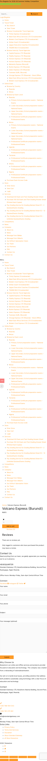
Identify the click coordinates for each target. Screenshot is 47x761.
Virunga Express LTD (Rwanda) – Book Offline (25, 75)
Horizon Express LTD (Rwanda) (20, 59)
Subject (2, 612)
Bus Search (11, 25)
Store (6, 183)
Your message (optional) (8, 621)
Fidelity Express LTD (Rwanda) (19, 56)
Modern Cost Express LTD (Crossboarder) (23, 39)
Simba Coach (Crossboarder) (19, 42)
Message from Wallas (14, 235)
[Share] (13, 757)
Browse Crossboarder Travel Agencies (20, 31)
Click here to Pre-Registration (10, 4)
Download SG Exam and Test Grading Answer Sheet (25, 197)
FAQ (8, 249)
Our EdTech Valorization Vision (17, 241)
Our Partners (11, 246)
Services (7, 194)
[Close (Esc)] (4, 757)
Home (6, 20)
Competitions (9, 222)
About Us (10, 230)
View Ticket (11, 28)
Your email (3, 595)
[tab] (26, 529)
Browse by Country (13, 86)
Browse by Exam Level (15, 95)
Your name (4, 586)
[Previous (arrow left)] (4, 760)
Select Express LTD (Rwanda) (19, 70)
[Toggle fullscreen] (22, 757)
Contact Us (11, 252)
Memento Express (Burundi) (18, 64)
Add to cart (10, 526)
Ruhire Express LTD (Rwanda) (19, 67)
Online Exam (8, 83)
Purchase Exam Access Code (17, 180)
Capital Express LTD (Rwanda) (19, 53)
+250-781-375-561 (6, 711)
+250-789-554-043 (7, 706)
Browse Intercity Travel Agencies (18, 50)
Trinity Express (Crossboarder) (19, 34)
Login (9, 191)
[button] (23, 259)
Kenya (11, 92)
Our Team (10, 244)
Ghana (11, 164)
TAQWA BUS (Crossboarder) (19, 48)
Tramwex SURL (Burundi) (18, 72)
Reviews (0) (11, 529)
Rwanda (12, 89)
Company (7, 227)
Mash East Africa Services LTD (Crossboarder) (25, 37)
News (6, 224)
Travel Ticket (9, 23)
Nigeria (11, 172)
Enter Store (11, 186)
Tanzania (12, 155)
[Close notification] (1, 7)
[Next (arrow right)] (13, 760)
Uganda (11, 147)
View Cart (10, 188)
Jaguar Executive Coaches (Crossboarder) (24, 45)
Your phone (4, 604)
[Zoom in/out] (32, 757)
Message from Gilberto (15, 238)
